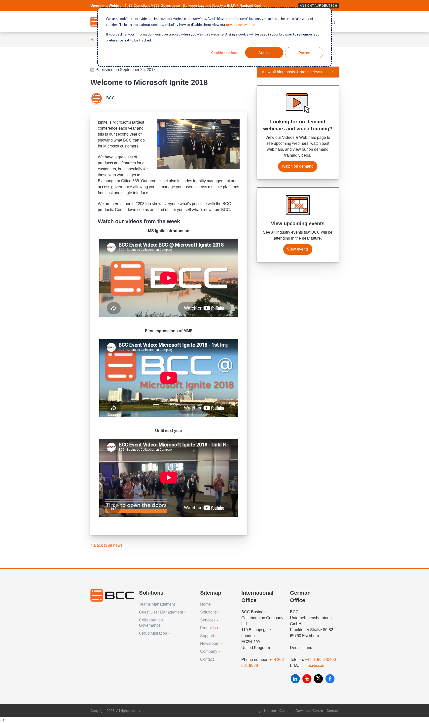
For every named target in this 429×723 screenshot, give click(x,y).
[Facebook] (330, 679)
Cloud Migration (153, 633)
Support (207, 636)
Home (95, 40)
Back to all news (108, 545)
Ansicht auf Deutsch (318, 5)
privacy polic (235, 24)
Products (208, 628)
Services (207, 620)
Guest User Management (161, 612)
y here (250, 24)
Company (208, 651)
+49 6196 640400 (320, 659)
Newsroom (209, 643)
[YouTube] (307, 679)
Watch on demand (298, 166)
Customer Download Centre (301, 711)
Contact (207, 659)
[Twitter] (319, 679)
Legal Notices (265, 711)
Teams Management (157, 604)
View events (298, 249)
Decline (304, 52)
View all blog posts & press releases (293, 72)
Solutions (208, 612)
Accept (264, 52)
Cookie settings (224, 52)
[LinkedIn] (296, 679)
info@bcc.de (314, 665)
